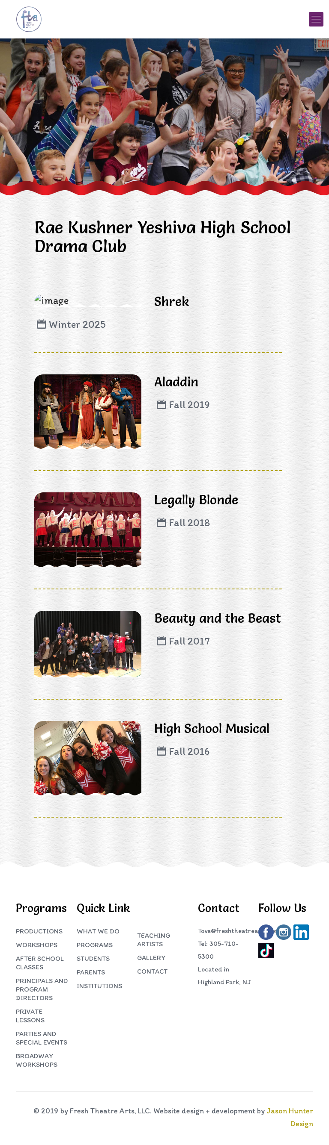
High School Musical (211, 728)
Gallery (151, 958)
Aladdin (176, 382)
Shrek (171, 301)
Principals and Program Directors (42, 989)
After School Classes (40, 962)
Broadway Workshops (36, 1060)
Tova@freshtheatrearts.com (239, 931)
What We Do (98, 931)
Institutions (99, 986)
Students (93, 958)
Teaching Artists (153, 939)
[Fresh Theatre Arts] (29, 19)
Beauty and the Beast (217, 618)
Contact (152, 971)
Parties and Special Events (41, 1038)
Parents (91, 972)
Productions (39, 931)
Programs (95, 945)
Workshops (36, 945)
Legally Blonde (196, 500)
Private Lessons (30, 1015)
